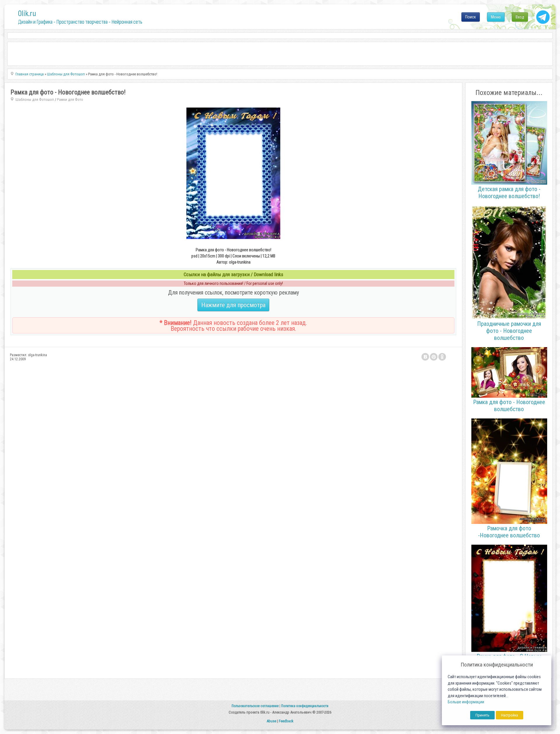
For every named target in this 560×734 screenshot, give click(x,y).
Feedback (286, 721)
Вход (520, 17)
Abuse (271, 721)
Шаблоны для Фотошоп (34, 99)
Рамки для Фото (70, 99)
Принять (482, 715)
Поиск (470, 17)
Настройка (509, 715)
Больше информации (466, 702)
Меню (496, 17)
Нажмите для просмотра (233, 305)
